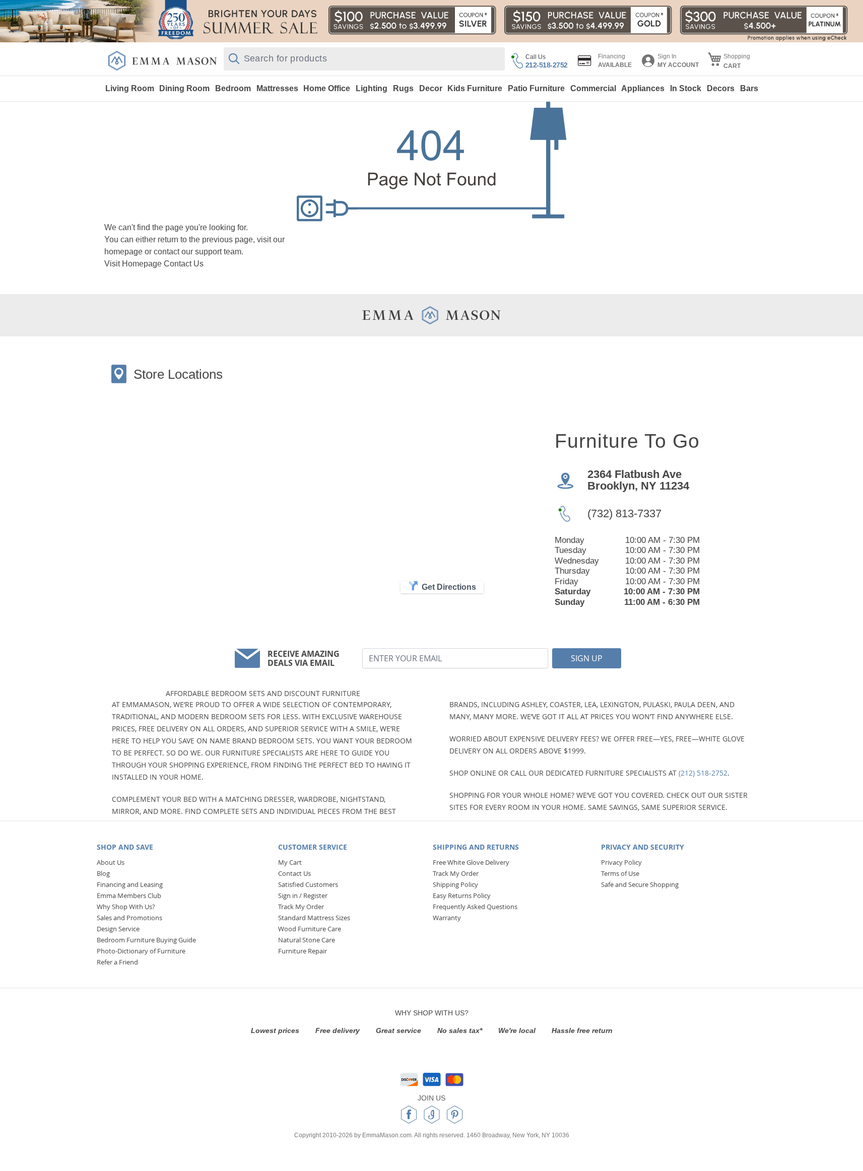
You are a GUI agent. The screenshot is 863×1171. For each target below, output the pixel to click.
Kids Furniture (474, 88)
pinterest (454, 1115)
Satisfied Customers (308, 884)
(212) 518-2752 (703, 773)
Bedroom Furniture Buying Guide (146, 939)
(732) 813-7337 (624, 513)
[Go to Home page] (162, 61)
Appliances (643, 88)
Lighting (371, 88)
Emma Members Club (129, 895)
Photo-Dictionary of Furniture (141, 950)
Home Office (326, 88)
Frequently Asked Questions (475, 906)
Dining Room (184, 88)
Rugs (403, 88)
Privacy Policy (621, 862)
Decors (721, 88)
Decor (430, 88)
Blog (103, 873)
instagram (432, 1115)
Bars (749, 88)
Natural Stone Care (306, 939)
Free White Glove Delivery (471, 862)
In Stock (685, 88)
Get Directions (449, 587)
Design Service (118, 928)
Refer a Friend (117, 962)
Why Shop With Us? (126, 906)
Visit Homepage (133, 263)
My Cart (290, 862)
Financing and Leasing (130, 884)
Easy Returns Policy (462, 895)
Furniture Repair (302, 950)
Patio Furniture (536, 88)
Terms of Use (620, 873)
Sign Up (587, 658)
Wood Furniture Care (309, 928)
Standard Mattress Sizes (314, 917)
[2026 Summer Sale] (431, 21)
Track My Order (301, 906)
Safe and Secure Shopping (640, 884)
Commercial (593, 88)
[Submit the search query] (234, 58)
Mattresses (277, 88)
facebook (409, 1115)
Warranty (447, 917)
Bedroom (233, 88)
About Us (110, 862)
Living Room (129, 88)
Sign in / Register (302, 895)
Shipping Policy (455, 884)
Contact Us (184, 263)
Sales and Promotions (129, 917)
